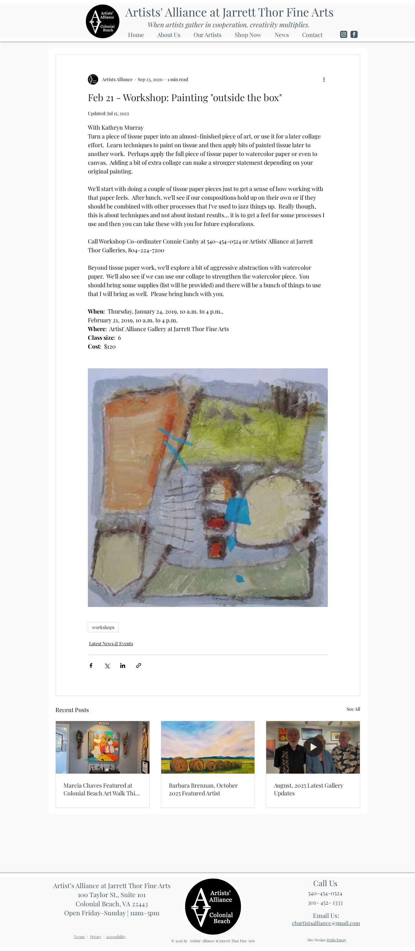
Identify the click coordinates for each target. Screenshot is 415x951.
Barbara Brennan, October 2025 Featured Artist (203, 789)
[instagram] (343, 34)
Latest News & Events (111, 643)
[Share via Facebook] (91, 665)
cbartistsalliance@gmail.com (326, 923)
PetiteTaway (336, 939)
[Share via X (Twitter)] (107, 665)
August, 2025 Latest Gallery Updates (308, 789)
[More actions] (324, 79)
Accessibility (116, 936)
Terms (79, 936)
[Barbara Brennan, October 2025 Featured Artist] (208, 747)
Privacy (95, 936)
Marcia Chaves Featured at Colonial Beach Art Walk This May (101, 789)
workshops (103, 627)
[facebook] (354, 34)
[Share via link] (139, 665)
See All (353, 709)
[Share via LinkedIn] (123, 665)
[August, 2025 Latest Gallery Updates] (313, 747)
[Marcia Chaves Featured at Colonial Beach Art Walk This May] (102, 747)
